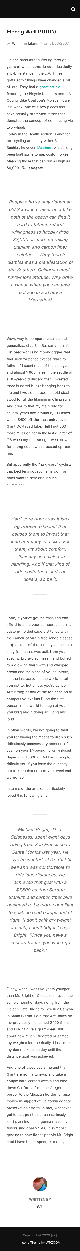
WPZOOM (53, 1242)
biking (33, 43)
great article (49, 87)
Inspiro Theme (30, 1242)
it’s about (45, 147)
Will (15, 43)
